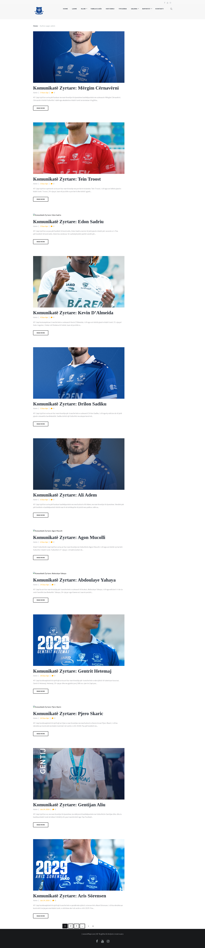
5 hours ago (44, 93)
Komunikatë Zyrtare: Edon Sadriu (68, 221)
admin (35, 93)
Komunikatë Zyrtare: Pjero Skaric (68, 713)
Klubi (83, 9)
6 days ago (44, 500)
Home (65, 9)
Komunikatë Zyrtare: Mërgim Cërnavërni (76, 88)
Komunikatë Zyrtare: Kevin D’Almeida (73, 312)
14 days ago (44, 585)
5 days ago (44, 408)
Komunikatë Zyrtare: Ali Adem (65, 495)
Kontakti (159, 9)
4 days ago (44, 317)
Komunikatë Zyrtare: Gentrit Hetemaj (72, 671)
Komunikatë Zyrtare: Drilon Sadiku (69, 404)
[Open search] (171, 9)
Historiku (110, 9)
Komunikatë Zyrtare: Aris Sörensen (69, 895)
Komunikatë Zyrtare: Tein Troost (67, 179)
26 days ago (44, 718)
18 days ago (44, 676)
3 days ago (44, 184)
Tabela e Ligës (96, 9)
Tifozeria (123, 9)
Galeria (134, 9)
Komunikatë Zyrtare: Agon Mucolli (69, 537)
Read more (41, 108)
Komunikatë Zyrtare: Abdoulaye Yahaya (74, 580)
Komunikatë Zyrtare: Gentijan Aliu (69, 804)
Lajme (74, 9)
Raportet (146, 9)
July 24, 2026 (45, 809)
